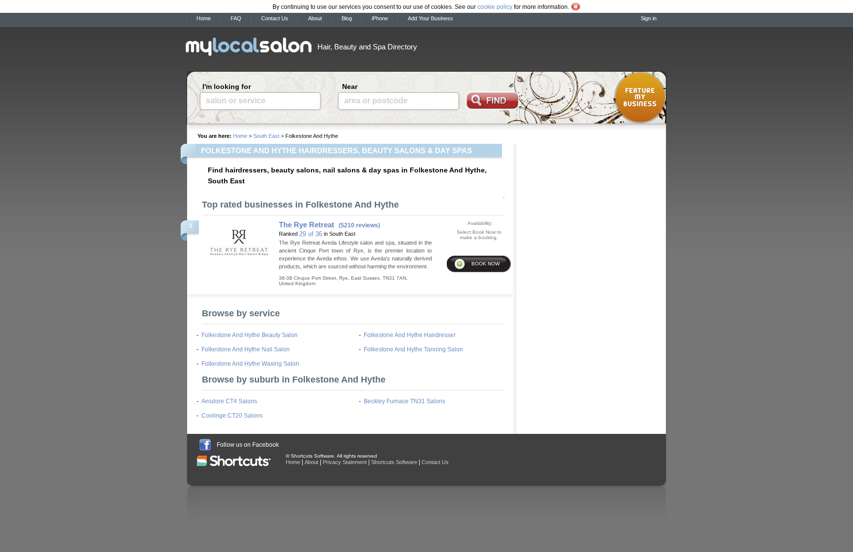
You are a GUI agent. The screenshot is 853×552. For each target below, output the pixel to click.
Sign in (649, 18)
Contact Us (274, 18)
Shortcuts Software (394, 462)
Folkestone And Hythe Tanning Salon (413, 349)
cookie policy (494, 6)
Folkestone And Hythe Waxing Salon (250, 363)
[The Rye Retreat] (239, 238)
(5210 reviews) (359, 225)
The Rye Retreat (306, 224)
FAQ (236, 18)
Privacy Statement (345, 462)
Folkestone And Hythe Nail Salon (245, 349)
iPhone (380, 18)
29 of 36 (310, 234)
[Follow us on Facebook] (205, 445)
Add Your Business (430, 18)
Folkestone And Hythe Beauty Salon (249, 335)
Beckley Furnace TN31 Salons (404, 401)
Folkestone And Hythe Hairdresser (410, 335)
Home (203, 18)
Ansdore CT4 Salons (229, 401)
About (315, 18)
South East (266, 136)
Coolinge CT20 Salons (232, 415)
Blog (347, 18)
